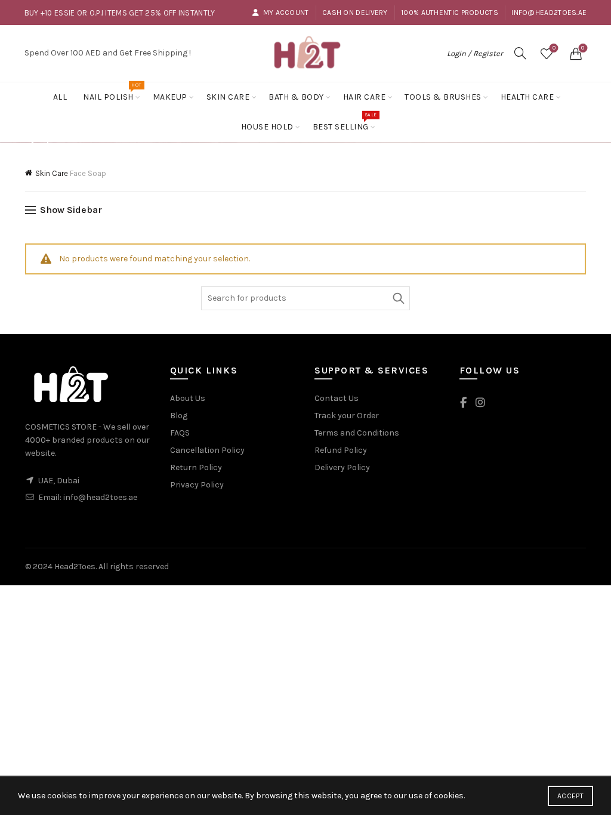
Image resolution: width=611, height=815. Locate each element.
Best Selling (345, 122)
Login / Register (475, 53)
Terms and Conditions (356, 433)
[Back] (40, 144)
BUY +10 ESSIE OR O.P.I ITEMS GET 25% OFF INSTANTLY (119, 12)
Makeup (170, 97)
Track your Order (346, 415)
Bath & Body (296, 97)
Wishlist (554, 48)
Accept (570, 796)
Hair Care (364, 97)
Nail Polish (112, 92)
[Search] (520, 53)
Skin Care (228, 97)
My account (285, 12)
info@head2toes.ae (549, 12)
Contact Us (336, 398)
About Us (187, 398)
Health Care (527, 97)
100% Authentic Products (449, 12)
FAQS (180, 433)
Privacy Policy (197, 485)
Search (398, 298)
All (60, 97)
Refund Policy (340, 450)
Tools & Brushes (443, 97)
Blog (178, 415)
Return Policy (196, 467)
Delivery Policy (342, 467)
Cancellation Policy (207, 450)
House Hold (267, 127)
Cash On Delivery (355, 12)
